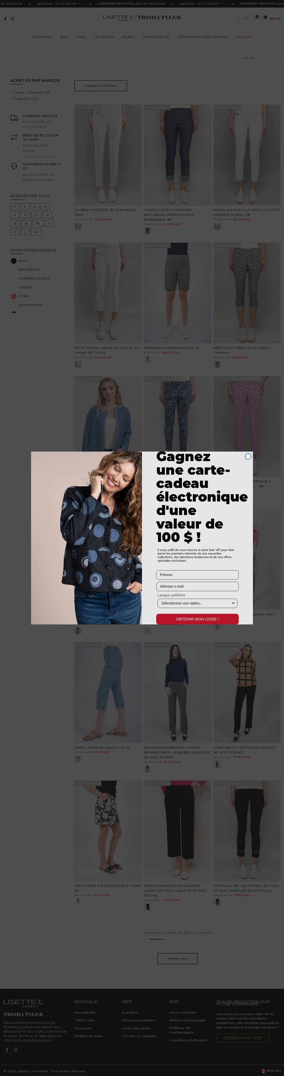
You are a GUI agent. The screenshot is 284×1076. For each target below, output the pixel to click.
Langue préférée (171, 595)
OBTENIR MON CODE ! (197, 619)
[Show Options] (233, 603)
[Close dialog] (248, 456)
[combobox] (196, 603)
